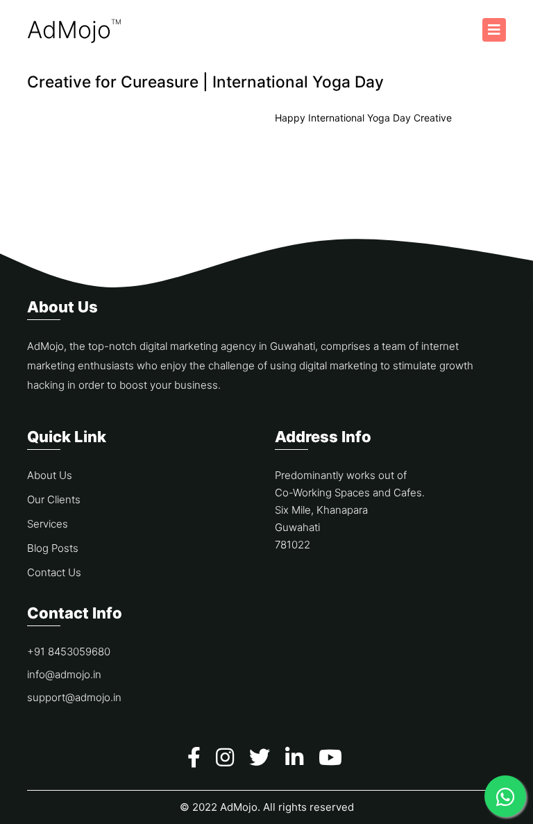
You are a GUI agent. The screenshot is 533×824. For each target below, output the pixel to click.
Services (47, 523)
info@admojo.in (64, 674)
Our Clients (54, 499)
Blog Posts (52, 548)
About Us (49, 475)
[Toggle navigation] (494, 30)
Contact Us (54, 572)
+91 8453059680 (68, 651)
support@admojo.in (74, 697)
